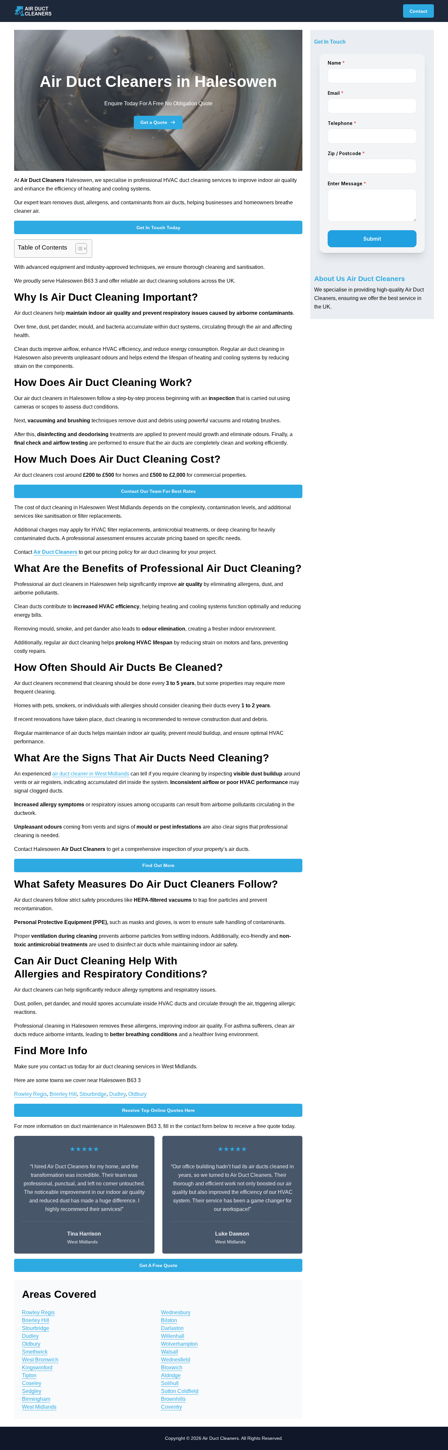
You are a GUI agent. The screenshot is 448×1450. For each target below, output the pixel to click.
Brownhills (173, 1399)
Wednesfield (175, 1359)
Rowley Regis (30, 1094)
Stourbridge (93, 1094)
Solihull (170, 1383)
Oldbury (137, 1094)
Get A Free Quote (158, 1265)
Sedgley (31, 1391)
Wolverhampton (179, 1344)
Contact (418, 11)
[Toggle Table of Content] (78, 248)
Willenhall (172, 1336)
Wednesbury (176, 1312)
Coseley (31, 1383)
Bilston (169, 1320)
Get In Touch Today (158, 227)
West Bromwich (40, 1359)
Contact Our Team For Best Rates (158, 491)
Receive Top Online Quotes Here (158, 1110)
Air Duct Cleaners (55, 552)
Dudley (117, 1094)
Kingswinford (37, 1367)
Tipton (29, 1375)
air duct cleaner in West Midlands (90, 773)
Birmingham (36, 1399)
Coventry (171, 1407)
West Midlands (39, 1407)
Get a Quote (153, 122)
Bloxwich (171, 1367)
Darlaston (172, 1328)
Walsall (169, 1352)
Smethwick (35, 1352)
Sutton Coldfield (179, 1391)
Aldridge (171, 1375)
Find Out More (158, 865)
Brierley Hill (63, 1094)
